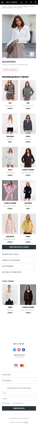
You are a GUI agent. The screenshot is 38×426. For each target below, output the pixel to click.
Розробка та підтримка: (19, 422)
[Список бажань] (31, 2)
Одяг (15, 6)
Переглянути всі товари (19, 247)
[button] (34, 36)
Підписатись (19, 408)
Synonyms (10, 236)
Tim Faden (10, 136)
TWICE (28, 136)
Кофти (32, 6)
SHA (10, 103)
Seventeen (9, 61)
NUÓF (10, 170)
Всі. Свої (4, 6)
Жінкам (10, 6)
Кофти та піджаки (23, 6)
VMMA (28, 236)
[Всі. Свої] (11, 2)
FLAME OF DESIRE (28, 170)
